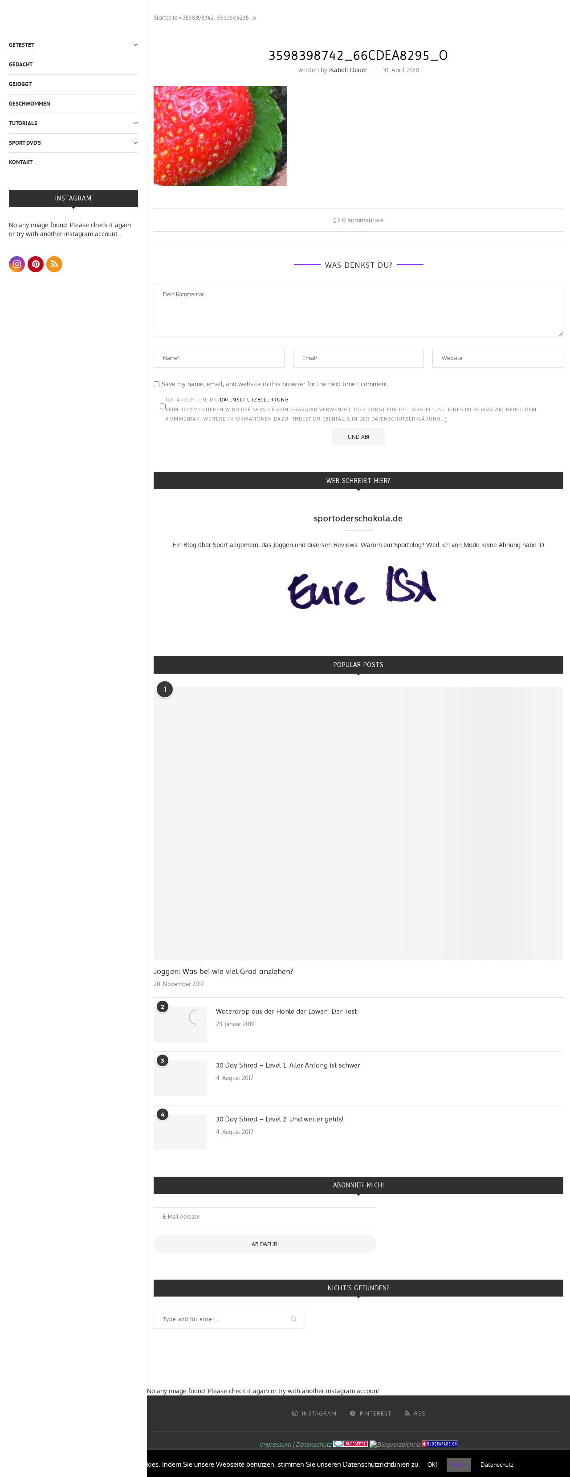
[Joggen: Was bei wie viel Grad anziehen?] (358, 823)
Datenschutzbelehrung (254, 400)
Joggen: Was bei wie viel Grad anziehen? (223, 971)
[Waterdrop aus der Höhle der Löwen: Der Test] (180, 1024)
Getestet (21, 45)
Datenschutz (313, 1444)
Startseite (166, 17)
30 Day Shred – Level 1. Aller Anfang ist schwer (288, 1065)
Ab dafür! (265, 1244)
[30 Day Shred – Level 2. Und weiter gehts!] (180, 1132)
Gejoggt (20, 84)
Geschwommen (29, 103)
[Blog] (395, 1444)
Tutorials (23, 123)
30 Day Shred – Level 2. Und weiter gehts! (279, 1119)
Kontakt (21, 162)
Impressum (275, 1444)
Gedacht (21, 64)
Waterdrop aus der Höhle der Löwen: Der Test (286, 1011)
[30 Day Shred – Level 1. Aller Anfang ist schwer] (180, 1078)
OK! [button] (432, 1465)
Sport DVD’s (25, 143)
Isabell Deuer (348, 69)
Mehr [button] (459, 1465)
